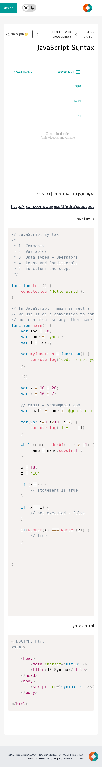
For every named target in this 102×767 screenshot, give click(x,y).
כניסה (9, 8)
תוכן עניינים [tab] (66, 71)
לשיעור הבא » (22, 71)
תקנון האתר (56, 758)
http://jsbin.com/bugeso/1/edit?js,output (52, 206)
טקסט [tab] (77, 86)
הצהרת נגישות (34, 758)
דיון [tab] (78, 115)
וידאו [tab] (77, 100)
